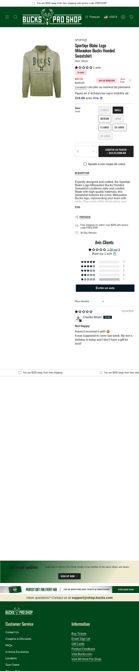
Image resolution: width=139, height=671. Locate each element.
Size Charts (12, 664)
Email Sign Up (80, 638)
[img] (83, 311)
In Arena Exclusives (17, 651)
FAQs (8, 645)
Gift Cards (77, 643)
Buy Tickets (78, 633)
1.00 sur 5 (113, 249)
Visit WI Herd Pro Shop (86, 659)
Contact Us (12, 632)
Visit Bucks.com (81, 654)
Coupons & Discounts (18, 638)
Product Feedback (83, 648)
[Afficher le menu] (7, 17)
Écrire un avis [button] (105, 288)
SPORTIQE (81, 40)
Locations (11, 658)
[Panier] (131, 17)
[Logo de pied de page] (19, 611)
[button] (84, 67)
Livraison (81, 87)
